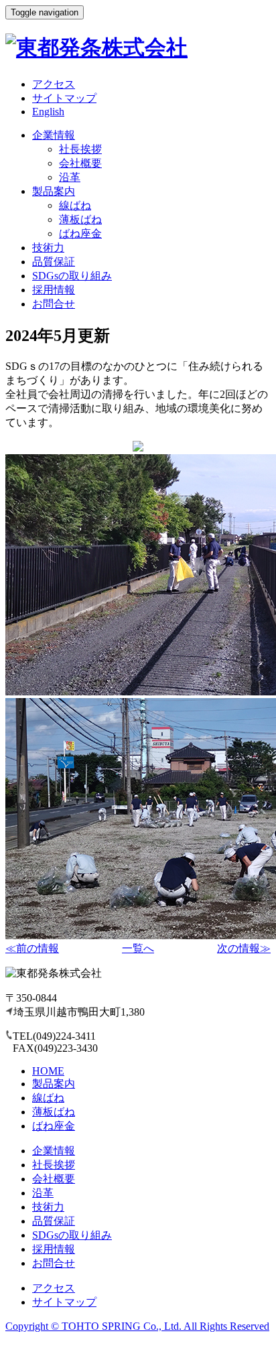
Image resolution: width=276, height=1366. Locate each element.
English (48, 111)
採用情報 (53, 289)
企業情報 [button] (53, 135)
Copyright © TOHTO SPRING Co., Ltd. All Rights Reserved (137, 1326)
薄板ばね (80, 219)
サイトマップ (64, 98)
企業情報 (53, 1150)
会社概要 (80, 163)
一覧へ (138, 948)
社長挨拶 (80, 149)
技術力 (48, 247)
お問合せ (53, 304)
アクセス (53, 84)
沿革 (69, 177)
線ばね (75, 205)
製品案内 (53, 191)
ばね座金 (80, 233)
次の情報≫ (244, 948)
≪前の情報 (32, 948)
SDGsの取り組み (72, 275)
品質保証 (53, 261)
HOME (48, 1071)
